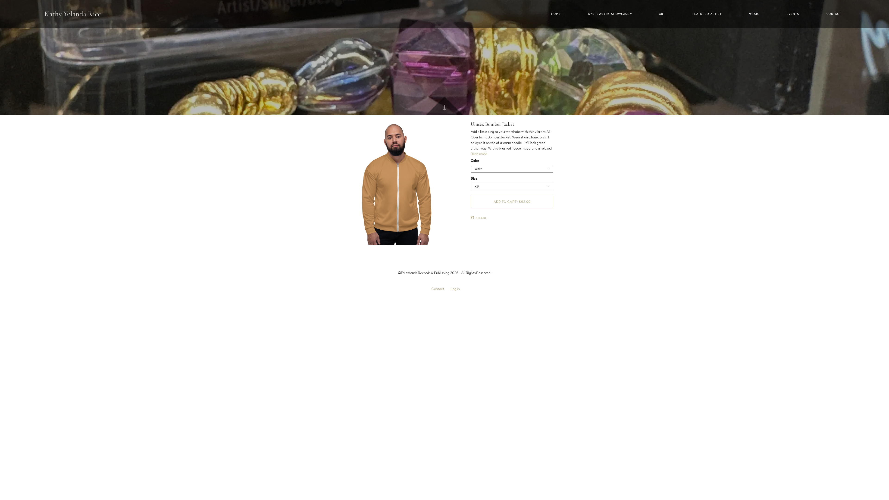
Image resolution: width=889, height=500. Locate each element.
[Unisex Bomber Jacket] (398, 183)
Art (662, 14)
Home (556, 14)
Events (793, 14)
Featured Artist (707, 14)
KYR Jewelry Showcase (608, 14)
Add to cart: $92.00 (512, 201)
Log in (455, 289)
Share (481, 218)
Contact (833, 14)
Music (754, 14)
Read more (479, 154)
